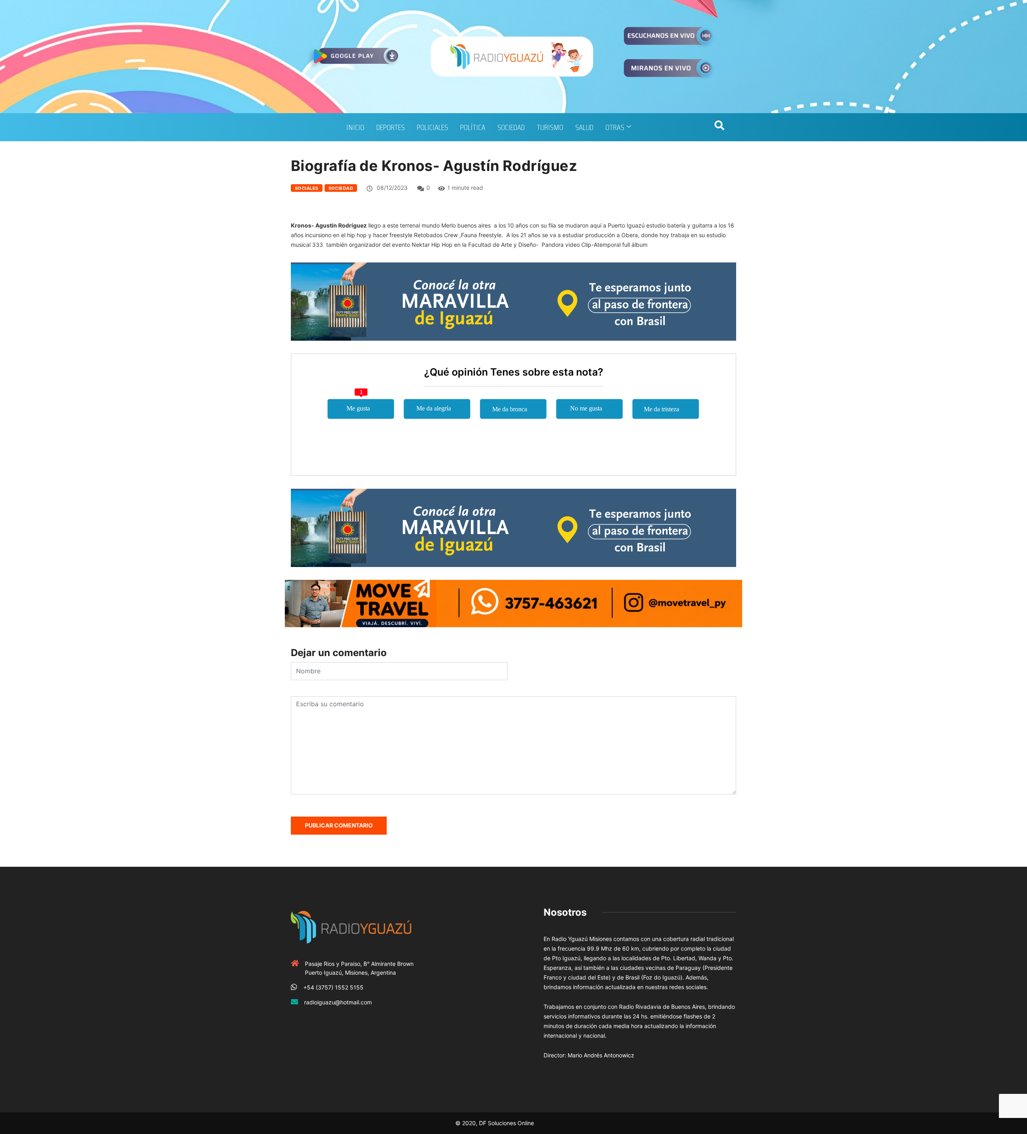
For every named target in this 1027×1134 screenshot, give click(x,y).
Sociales (307, 188)
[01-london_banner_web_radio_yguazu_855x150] (513, 300)
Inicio (355, 127)
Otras (614, 127)
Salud (584, 127)
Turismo (550, 127)
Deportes (390, 127)
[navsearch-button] (719, 127)
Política (472, 127)
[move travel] (513, 602)
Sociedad (511, 127)
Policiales (432, 127)
